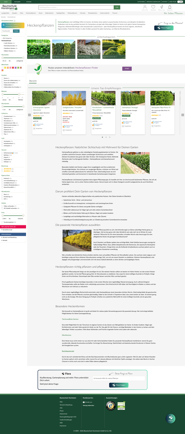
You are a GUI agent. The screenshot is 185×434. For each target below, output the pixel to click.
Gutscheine (141, 1)
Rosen (40, 13)
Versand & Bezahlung (153, 1)
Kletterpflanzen (72, 13)
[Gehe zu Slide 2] (106, 137)
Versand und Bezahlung (9, 237)
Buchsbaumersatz (109, 57)
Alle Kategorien (7, 38)
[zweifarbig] (2, 70)
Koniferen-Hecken (59, 57)
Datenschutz (63, 414)
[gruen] (18, 68)
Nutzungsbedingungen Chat (68, 417)
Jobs (61, 408)
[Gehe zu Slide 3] (110, 137)
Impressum (63, 425)
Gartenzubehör (104, 13)
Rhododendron (92, 13)
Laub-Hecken (32, 57)
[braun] (21, 68)
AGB (61, 423)
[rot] (13, 68)
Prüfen (16, 31)
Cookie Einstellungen (66, 420)
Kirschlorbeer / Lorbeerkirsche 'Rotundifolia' (103, 109)
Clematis (82, 13)
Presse (61, 411)
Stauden (14, 13)
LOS (117, 7)
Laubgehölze (5, 13)
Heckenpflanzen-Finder (86, 68)
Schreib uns (88, 402)
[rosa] (10, 68)
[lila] (15, 68)
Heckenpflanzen (31, 13)
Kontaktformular (7, 230)
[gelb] (5, 68)
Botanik (28, 1)
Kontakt (164, 1)
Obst (21, 13)
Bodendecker (49, 13)
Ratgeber (17, 1)
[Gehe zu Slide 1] (102, 137)
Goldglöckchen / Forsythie (72, 107)
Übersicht (33, 81)
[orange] (8, 68)
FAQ (61, 402)
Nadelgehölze (60, 13)
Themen (114, 13)
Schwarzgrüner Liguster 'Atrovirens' (41, 109)
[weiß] (2, 68)
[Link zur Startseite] (9, 7)
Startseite (3, 17)
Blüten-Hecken (83, 57)
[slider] (2, 58)
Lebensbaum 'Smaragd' (130, 107)
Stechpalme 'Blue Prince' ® (160, 107)
